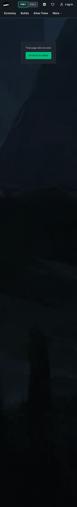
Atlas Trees (41, 13)
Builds (25, 13)
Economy (10, 13)
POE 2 (33, 4)
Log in (69, 4)
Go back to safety (38, 55)
